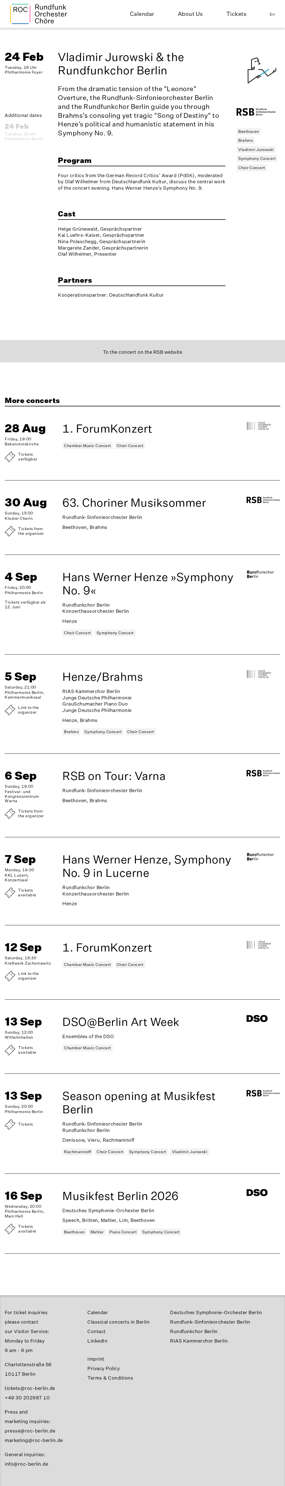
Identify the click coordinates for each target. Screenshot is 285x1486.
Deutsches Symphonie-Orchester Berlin (216, 1312)
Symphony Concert (257, 158)
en (272, 14)
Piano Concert (123, 1231)
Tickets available (27, 892)
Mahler (97, 1231)
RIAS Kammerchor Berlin (199, 1341)
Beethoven (248, 131)
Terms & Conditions (110, 1378)
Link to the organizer (28, 709)
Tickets (236, 13)
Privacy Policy (103, 1368)
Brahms (245, 140)
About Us (190, 13)
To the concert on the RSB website (142, 352)
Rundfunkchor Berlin (194, 1331)
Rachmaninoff (77, 1151)
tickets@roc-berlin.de (30, 1388)
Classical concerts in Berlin (118, 1322)
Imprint (95, 1359)
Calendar (142, 13)
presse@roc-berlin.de (30, 1431)
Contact (96, 1331)
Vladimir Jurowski (256, 149)
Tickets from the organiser (31, 531)
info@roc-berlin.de (26, 1464)
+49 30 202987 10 (27, 1397)
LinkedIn (97, 1341)
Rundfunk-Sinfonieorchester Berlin (210, 1322)
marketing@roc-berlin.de (34, 1440)
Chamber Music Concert (87, 445)
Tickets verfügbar (27, 456)
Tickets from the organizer (31, 813)
